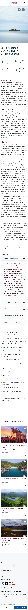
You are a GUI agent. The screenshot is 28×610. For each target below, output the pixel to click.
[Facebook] (2, 583)
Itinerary (4, 254)
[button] (14, 565)
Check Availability (20, 607)
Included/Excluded (9, 332)
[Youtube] (13, 583)
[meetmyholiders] (24, 443)
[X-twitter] (6, 583)
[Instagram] (10, 583)
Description (6, 80)
